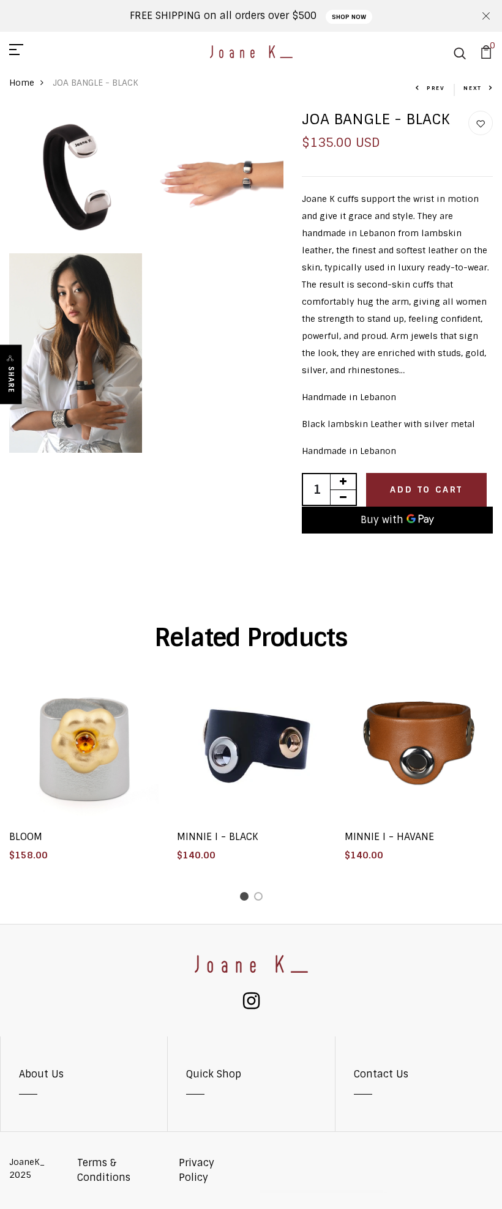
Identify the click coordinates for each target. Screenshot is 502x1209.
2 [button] (260, 898)
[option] (84, 774)
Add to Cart (426, 489)
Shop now (349, 17)
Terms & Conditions (103, 1170)
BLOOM (25, 836)
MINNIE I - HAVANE (389, 836)
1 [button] (246, 898)
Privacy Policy (196, 1170)
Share (11, 379)
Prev (436, 88)
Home (21, 82)
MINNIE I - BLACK (217, 836)
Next (472, 88)
